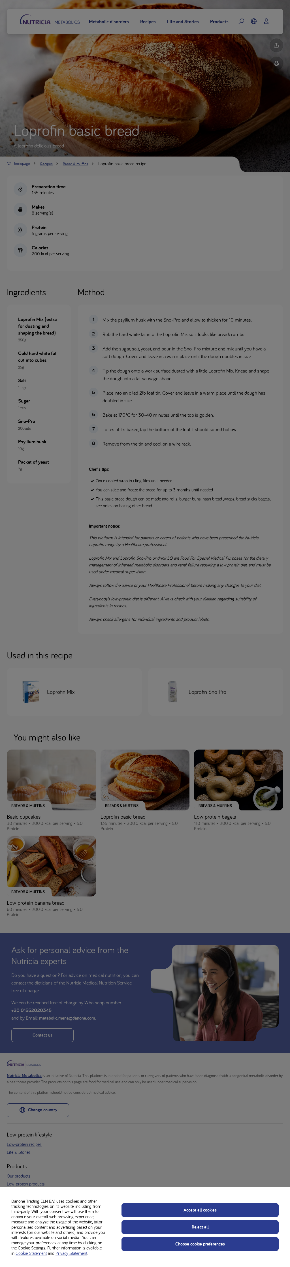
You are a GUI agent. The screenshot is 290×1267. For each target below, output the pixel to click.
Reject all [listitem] (200, 1227)
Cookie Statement (31, 1253)
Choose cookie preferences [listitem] (200, 1244)
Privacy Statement (71, 1253)
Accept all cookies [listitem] (200, 1210)
